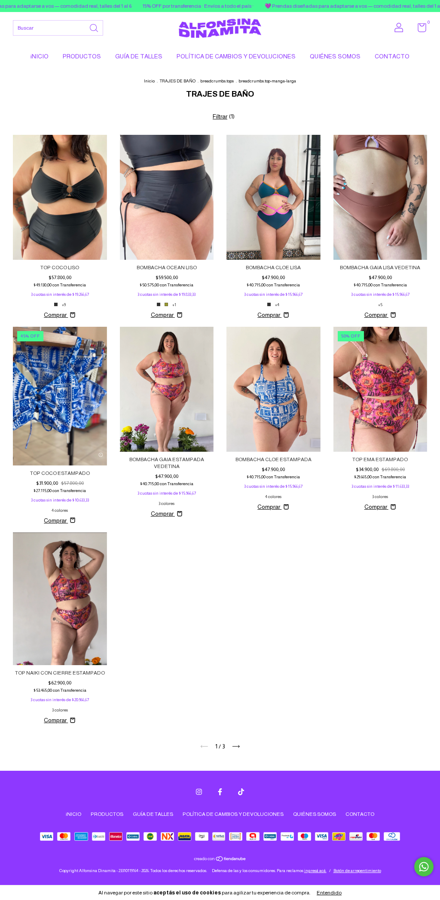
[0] (418, 29)
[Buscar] (94, 27)
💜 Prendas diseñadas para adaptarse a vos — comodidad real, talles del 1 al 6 (320, 6)
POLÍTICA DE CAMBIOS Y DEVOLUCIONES (236, 56)
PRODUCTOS (82, 56)
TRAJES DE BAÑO (178, 81)
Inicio (149, 81)
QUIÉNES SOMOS (335, 56)
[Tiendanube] (220, 859)
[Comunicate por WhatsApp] (424, 866)
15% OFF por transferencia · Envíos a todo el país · (164, 6)
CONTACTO (392, 56)
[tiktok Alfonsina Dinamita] (241, 791)
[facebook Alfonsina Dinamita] (220, 791)
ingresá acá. (315, 870)
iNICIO (40, 56)
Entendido (329, 893)
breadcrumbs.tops (217, 81)
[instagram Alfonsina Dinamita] (199, 791)
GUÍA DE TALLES (138, 56)
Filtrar (220, 116)
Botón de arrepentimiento (357, 870)
